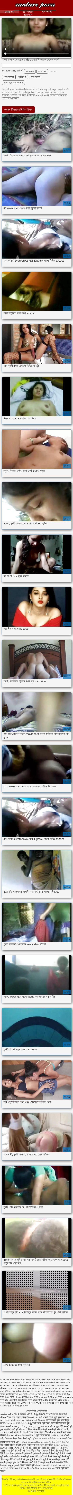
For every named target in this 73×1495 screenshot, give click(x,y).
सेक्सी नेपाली (51, 1420)
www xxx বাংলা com (35, 1382)
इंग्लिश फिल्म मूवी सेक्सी (41, 1450)
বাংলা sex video (65, 1397)
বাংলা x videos (61, 1402)
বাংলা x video (48, 1402)
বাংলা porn (52, 1397)
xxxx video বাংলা (18, 1391)
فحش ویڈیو (38, 1426)
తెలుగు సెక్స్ (26, 1423)
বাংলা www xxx (23, 1402)
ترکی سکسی (6, 1413)
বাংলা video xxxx (61, 1399)
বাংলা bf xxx (15, 1397)
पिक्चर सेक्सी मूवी (27, 1465)
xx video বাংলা (35, 1385)
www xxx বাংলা (18, 1382)
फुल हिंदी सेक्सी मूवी (64, 1426)
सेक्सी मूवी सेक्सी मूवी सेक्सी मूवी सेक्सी (34, 1453)
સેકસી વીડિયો (26, 1429)
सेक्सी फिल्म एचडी (59, 1423)
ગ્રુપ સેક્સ (50, 1426)
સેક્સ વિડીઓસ (63, 1442)
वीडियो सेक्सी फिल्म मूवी (51, 1456)
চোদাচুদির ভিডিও (62, 1462)
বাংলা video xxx (45, 1399)
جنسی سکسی (24, 1426)
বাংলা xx (10, 1405)
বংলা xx (26, 1394)
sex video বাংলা (17, 1379)
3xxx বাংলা (5, 1379)
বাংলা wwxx (36, 1402)
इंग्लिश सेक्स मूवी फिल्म (25, 1444)
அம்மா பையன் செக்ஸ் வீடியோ (46, 1438)
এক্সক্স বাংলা (50, 1391)
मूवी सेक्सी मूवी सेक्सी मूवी (39, 1447)
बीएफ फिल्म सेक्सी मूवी (22, 1438)
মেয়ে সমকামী (9, 77)
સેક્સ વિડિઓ (57, 1435)
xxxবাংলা (41, 1391)
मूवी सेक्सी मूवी (50, 1429)
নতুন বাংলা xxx (16, 1394)
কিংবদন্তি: (35, 6)
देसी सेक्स (38, 1462)
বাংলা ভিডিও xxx (11, 1468)
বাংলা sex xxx (6, 1399)
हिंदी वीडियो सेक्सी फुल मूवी (21, 1459)
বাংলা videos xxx (8, 1402)
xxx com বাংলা (57, 1385)
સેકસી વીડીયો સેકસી (17, 1432)
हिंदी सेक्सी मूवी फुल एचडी (55, 1417)
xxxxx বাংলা (32, 1391)
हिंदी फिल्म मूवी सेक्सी (44, 1444)
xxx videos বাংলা (19, 1388)
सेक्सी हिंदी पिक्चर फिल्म (16, 1417)
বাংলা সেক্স (30, 71)
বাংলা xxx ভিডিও (60, 1465)
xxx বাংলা (32, 1388)
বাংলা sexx (33, 1399)
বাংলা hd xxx (27, 1397)
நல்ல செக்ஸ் (49, 1468)
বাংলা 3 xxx (43, 1394)
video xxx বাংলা (33, 1379)
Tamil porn (50, 1432)
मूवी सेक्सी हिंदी (48, 1462)
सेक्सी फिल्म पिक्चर (37, 1432)
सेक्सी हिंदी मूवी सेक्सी (42, 1459)
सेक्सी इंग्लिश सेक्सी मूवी (18, 1447)
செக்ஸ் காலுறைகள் (9, 1465)
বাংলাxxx (39, 1465)
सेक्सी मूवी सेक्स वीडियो (31, 1456)
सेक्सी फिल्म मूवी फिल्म (60, 1450)
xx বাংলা (46, 1385)
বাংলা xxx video (13, 1435)
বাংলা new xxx (40, 1397)
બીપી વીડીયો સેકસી (23, 1413)
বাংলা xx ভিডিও (21, 1405)
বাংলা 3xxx (5, 1397)
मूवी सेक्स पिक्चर (43, 1435)
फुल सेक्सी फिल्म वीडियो (23, 1462)
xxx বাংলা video (57, 1388)
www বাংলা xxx (52, 1382)
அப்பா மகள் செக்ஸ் (35, 1420)
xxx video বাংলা (13, 1423)
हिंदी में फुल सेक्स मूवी (9, 1453)
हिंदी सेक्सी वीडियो (7, 1444)
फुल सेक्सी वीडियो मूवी (9, 1429)
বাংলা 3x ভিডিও (54, 1394)
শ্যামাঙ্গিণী (22, 77)
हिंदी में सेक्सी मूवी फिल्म (20, 1450)
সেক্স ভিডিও (39, 1417)
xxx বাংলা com (43, 1388)
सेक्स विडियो (38, 1429)
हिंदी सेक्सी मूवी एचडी (41, 1423)
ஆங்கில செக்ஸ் (34, 1468)
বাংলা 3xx (66, 1394)
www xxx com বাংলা (50, 1379)
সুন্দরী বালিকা (35, 77)
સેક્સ (14, 1426)
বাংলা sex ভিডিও (20, 1399)
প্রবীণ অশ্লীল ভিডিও (12, 1456)
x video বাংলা (22, 1385)
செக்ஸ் (30, 1417)
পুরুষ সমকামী (47, 11)
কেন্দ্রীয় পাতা (9, 11)
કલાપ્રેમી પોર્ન (29, 1435)
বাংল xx (33, 1394)
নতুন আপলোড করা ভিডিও (28, 13)
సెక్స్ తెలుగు (39, 1413)
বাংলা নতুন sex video (13, 82)
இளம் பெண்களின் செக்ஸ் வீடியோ (39, 1442)
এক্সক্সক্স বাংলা (61, 1391)
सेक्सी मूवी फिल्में (59, 1459)
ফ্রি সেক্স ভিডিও (52, 1413)
